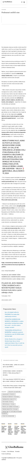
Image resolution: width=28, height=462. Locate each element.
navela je (20, 246)
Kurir (13, 270)
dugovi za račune (15, 391)
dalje (19, 92)
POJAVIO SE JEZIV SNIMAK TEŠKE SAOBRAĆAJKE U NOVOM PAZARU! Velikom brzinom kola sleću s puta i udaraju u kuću (13, 277)
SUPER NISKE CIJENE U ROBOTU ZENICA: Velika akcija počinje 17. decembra (13, 373)
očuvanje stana (7, 401)
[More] (24, 19)
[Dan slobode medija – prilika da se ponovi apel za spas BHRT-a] (4, 420)
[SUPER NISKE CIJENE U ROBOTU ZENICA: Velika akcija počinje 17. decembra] (11, 420)
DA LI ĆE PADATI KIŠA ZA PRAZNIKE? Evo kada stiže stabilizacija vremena (12, 314)
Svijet (15, 423)
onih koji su (5, 53)
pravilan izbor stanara (10, 406)
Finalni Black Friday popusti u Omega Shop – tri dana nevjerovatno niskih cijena (23, 430)
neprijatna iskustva (9, 399)
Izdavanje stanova (8, 394)
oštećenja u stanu (8, 404)
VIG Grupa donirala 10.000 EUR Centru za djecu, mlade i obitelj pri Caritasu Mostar (17, 430)
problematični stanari (10, 409)
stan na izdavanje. (8, 416)
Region (3, 423)
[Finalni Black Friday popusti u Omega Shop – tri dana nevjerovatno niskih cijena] (24, 420)
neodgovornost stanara (10, 396)
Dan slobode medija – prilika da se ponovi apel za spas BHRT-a (4, 429)
